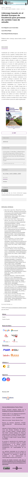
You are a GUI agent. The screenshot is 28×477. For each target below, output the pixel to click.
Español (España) (6, 319)
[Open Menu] (1, 1)
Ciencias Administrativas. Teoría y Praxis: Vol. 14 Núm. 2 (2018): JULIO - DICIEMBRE (14, 235)
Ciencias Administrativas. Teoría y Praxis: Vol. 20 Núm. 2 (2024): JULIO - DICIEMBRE (15, 291)
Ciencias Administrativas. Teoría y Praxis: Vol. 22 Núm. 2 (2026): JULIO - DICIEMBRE (14, 282)
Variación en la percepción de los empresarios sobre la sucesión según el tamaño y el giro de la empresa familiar (15, 213)
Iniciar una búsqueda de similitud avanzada (17, 307)
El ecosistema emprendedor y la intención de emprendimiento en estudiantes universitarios (15, 259)
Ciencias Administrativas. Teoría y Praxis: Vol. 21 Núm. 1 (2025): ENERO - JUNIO (15, 244)
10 (9, 304)
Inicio (3, 7)
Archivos (8, 7)
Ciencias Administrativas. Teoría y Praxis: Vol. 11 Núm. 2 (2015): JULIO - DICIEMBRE (15, 273)
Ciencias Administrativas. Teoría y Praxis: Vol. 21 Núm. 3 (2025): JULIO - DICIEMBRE (14, 225)
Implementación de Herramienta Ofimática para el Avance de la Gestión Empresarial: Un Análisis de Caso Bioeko (15, 288)
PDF (14, 133)
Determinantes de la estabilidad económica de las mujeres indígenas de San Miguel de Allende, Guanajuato (15, 279)
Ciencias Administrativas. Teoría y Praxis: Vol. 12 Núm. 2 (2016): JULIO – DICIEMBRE (14, 216)
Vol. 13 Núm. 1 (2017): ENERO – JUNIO (10, 9)
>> (11, 304)
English (3, 317)
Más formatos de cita (9, 163)
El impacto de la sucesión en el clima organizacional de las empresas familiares (14, 222)
